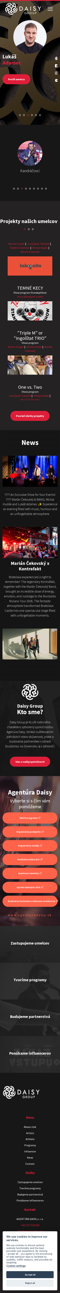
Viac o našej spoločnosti (30, 761)
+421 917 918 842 (30, 1225)
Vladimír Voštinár (20, 247)
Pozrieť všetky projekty (30, 416)
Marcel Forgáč (16, 243)
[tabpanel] (30, 64)
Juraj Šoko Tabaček (38, 243)
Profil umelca (16, 79)
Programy (30, 1145)
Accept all (30, 1274)
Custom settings (16, 1265)
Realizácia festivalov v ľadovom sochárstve (31, 901)
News (30, 1157)
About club (30, 1127)
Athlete (30, 1139)
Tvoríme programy (30, 1188)
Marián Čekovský (30, 251)
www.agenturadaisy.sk (30, 915)
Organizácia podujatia (28, 831)
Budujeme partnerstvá (30, 1194)
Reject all (30, 1283)
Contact (30, 1163)
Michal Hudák (40, 247)
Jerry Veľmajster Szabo (30, 296)
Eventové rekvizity (28, 873)
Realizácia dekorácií (29, 859)
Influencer (30, 1151)
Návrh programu (29, 818)
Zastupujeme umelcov (30, 1182)
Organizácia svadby (28, 845)
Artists (30, 1133)
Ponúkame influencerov (30, 1200)
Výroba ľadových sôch (28, 887)
